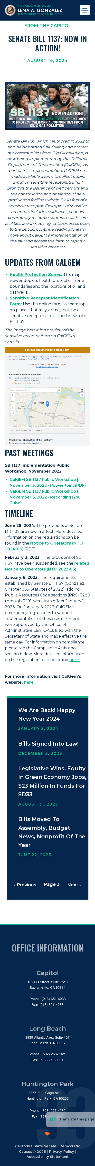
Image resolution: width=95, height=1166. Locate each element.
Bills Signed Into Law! (48, 743)
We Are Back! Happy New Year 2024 (47, 714)
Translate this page (76, 1119)
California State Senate (36, 1146)
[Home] (39, 10)
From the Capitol (47, 25)
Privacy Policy (61, 1152)
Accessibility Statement (47, 1157)
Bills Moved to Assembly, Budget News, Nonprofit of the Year (51, 832)
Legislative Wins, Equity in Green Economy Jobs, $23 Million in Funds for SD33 (52, 781)
